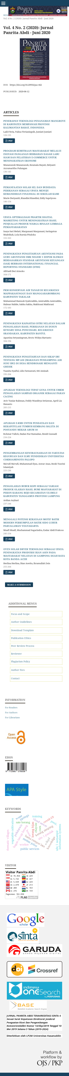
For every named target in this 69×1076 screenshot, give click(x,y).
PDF (10, 140)
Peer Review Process (22, 645)
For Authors (11, 712)
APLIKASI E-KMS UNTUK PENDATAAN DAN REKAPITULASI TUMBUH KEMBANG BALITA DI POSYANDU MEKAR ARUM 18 (31, 426)
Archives (17, 15)
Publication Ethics (21, 638)
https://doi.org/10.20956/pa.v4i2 (26, 84)
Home (6, 15)
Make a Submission (19, 584)
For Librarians (12, 717)
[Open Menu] (3, 3)
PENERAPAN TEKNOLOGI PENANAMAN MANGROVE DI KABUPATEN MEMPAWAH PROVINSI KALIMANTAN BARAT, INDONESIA (34, 124)
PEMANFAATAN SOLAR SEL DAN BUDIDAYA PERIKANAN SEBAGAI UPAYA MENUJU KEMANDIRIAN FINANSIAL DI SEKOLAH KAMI (31, 190)
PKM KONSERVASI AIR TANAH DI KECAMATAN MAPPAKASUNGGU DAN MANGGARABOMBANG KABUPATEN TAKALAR (31, 293)
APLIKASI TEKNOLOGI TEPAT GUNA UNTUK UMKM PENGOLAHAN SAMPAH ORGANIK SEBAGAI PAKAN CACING (34, 393)
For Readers (11, 707)
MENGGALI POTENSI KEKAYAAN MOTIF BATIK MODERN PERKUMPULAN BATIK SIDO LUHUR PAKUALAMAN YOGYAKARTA (31, 522)
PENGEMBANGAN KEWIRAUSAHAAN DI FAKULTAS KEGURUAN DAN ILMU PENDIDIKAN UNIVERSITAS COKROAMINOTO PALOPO (33, 456)
